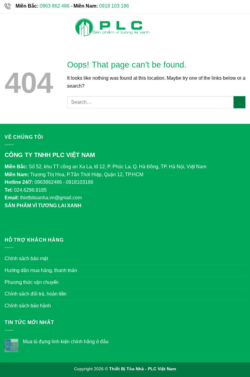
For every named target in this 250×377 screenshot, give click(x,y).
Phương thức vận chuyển (32, 282)
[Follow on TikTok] (23, 222)
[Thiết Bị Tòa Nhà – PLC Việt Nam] (112, 27)
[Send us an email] (35, 222)
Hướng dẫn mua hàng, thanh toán (41, 270)
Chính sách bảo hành (28, 305)
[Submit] (239, 102)
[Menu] (8, 27)
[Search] (243, 27)
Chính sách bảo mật (26, 258)
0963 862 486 (55, 6)
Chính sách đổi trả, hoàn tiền (35, 293)
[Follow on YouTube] (48, 222)
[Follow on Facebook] (11, 222)
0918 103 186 (114, 6)
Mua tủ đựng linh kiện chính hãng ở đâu (66, 341)
